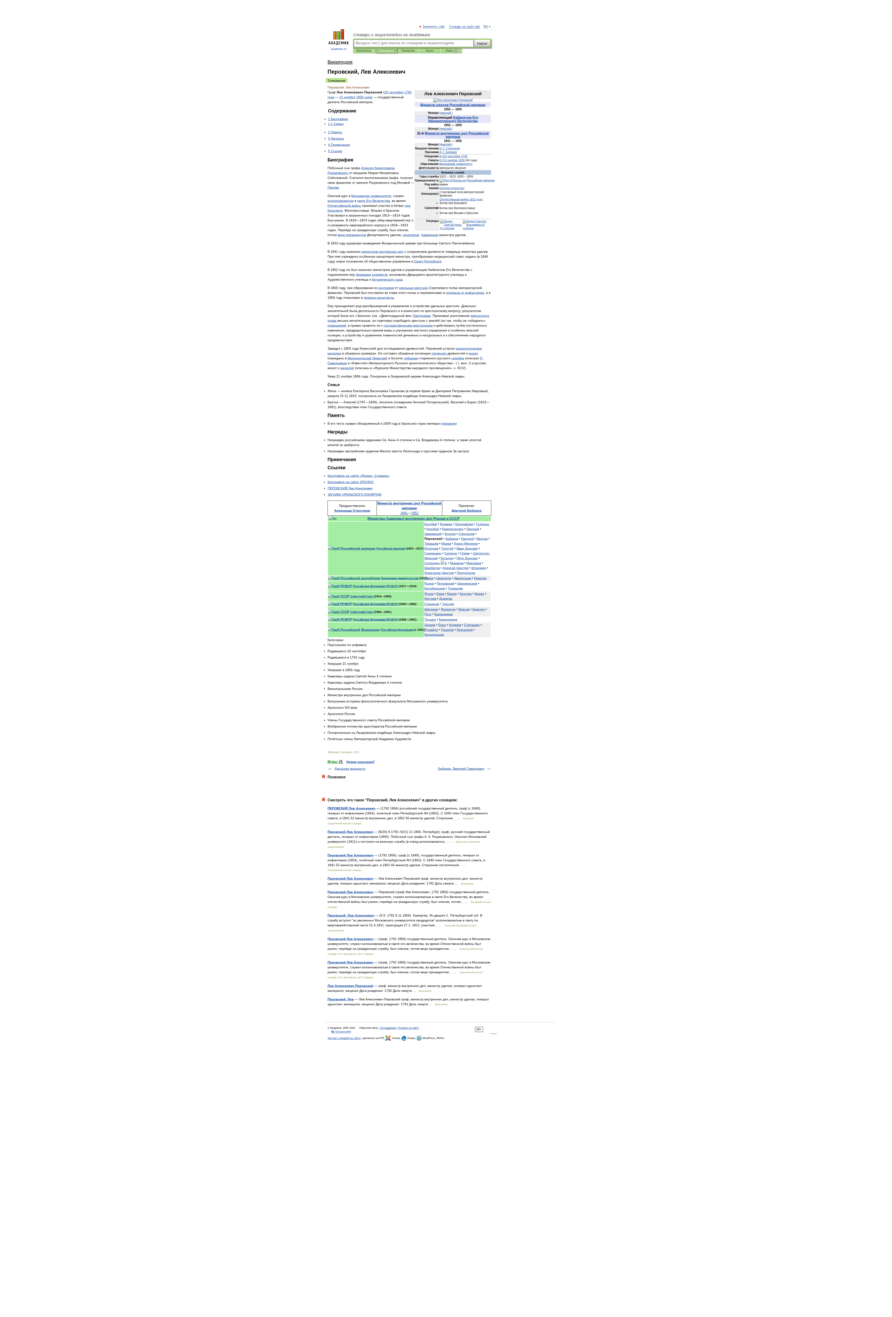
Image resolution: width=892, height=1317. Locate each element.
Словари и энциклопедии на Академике (391, 35)
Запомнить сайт (434, 26)
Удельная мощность (349, 768)
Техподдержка (388, 1027)
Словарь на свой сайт (464, 26)
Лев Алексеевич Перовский (350, 986)
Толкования (386, 50)
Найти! (482, 43)
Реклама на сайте (408, 1027)
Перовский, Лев (341, 999)
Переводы (408, 50)
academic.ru (338, 49)
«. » (359, 476)
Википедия (364, 50)
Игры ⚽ (451, 50)
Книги (430, 50)
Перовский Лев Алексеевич (350, 832)
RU (486, 26)
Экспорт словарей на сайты (344, 1038)
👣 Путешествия (341, 1031)
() (450, 156)
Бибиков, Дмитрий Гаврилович (461, 768)
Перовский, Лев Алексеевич (351, 915)
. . (450, 148)
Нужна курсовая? (360, 762)
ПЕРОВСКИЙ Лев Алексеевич (351, 808)
